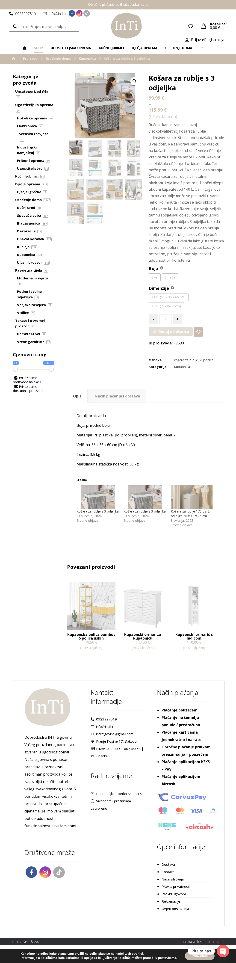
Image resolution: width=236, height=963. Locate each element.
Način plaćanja (173, 879)
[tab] (77, 396)
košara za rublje (186, 360)
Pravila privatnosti (176, 886)
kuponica (206, 360)
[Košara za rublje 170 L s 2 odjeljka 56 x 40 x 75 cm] (192, 497)
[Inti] (13, 58)
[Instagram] (79, 13)
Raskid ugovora (174, 894)
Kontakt (168, 871)
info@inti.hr (105, 726)
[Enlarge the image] (134, 81)
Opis (77, 396)
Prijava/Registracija (207, 39)
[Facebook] (72, 13)
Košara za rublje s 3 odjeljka (98, 511)
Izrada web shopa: (196, 941)
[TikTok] (86, 13)
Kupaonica (182, 366)
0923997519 (106, 719)
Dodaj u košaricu (173, 331)
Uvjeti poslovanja (175, 908)
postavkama (167, 958)
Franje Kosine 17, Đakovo (116, 741)
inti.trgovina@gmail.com (114, 734)
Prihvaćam (200, 956)
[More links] (202, 48)
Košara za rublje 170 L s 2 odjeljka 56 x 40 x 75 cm (190, 513)
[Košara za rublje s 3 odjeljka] (98, 497)
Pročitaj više (84, 657)
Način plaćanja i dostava (117, 396)
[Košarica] (203, 25)
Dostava (168, 864)
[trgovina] (126, 26)
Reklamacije (171, 901)
